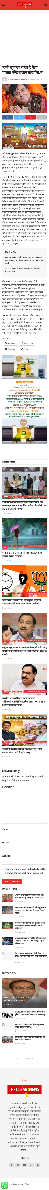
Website (6, 856)
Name (6, 829)
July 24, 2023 (20, 917)
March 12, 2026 (7, 659)
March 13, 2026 (7, 608)
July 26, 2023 (20, 963)
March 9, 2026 (7, 709)
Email (6, 843)
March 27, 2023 (20, 932)
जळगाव (6, 497)
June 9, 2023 (19, 902)
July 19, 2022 (9, 1004)
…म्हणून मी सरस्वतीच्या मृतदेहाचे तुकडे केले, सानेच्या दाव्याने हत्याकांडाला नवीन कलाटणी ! (29, 896)
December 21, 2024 (21, 1031)
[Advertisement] (24, 37)
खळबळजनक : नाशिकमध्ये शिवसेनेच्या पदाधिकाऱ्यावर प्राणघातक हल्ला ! (18, 999)
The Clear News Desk (18, 79)
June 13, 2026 (7, 561)
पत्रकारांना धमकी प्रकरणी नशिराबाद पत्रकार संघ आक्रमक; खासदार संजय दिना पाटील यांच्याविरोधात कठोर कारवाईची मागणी (24, 260)
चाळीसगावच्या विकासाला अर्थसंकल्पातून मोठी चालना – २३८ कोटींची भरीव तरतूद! (22, 751)
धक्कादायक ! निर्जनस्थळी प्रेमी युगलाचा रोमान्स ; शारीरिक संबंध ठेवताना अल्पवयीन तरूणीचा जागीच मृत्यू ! (30, 925)
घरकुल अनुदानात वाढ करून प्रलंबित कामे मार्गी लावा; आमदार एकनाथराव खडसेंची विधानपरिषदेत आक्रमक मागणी (24, 651)
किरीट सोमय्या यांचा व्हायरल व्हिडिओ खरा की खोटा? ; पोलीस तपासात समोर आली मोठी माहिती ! (31, 956)
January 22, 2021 (37, 79)
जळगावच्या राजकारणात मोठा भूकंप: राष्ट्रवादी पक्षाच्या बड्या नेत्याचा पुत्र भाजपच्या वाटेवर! (21, 602)
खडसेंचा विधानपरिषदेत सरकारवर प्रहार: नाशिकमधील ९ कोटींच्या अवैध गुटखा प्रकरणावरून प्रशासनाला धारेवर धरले (23, 701)
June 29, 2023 (20, 947)
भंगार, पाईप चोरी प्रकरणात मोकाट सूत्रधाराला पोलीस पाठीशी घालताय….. (29, 1026)
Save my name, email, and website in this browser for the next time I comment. (25, 871)
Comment (8, 787)
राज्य (5, 547)
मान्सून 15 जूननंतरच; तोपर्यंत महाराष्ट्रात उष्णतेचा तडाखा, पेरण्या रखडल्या (23, 270)
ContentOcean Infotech (21, 1184)
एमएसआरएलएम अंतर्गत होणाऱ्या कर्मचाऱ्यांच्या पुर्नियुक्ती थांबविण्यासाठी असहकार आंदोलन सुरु (30, 1013)
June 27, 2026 (7, 513)
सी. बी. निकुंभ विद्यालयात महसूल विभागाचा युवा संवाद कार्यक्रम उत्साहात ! (30, 1038)
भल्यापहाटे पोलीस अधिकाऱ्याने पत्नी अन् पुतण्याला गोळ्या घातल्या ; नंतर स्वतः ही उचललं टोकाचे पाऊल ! (30, 910)
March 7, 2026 (7, 757)
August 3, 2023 (20, 1044)
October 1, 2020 (20, 1018)
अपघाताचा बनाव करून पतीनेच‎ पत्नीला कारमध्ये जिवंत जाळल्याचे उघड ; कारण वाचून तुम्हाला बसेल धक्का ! (30, 941)
